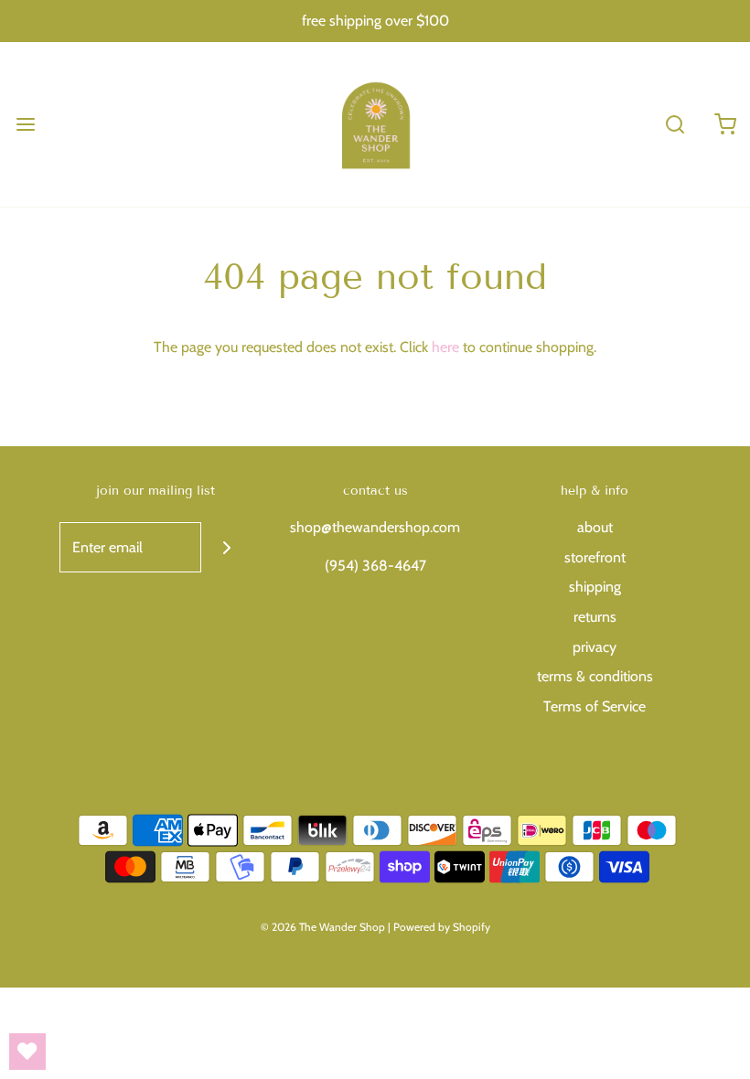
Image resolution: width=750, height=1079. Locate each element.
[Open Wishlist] (27, 1051)
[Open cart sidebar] (725, 124)
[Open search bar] (674, 124)
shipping (595, 586)
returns (594, 616)
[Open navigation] (25, 124)
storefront (595, 557)
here (445, 347)
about (595, 527)
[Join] (226, 547)
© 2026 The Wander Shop (324, 927)
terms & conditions (595, 676)
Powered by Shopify (441, 927)
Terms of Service (594, 706)
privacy (594, 647)
